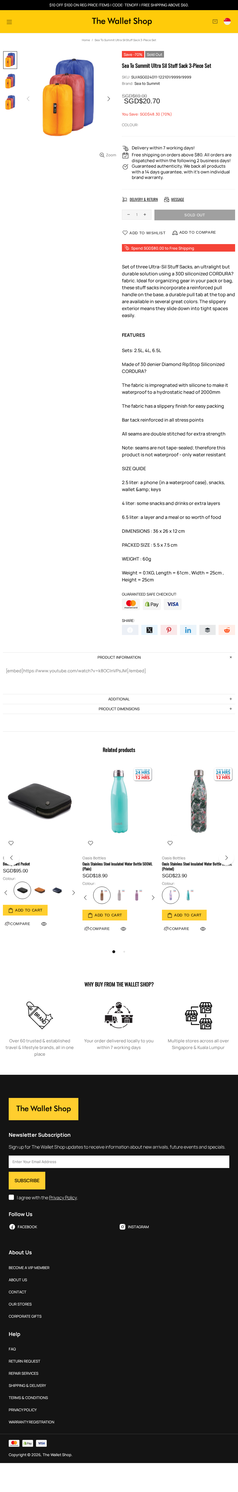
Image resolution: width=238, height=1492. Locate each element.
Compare (100, 929)
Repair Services (23, 1373)
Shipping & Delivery (27, 1385)
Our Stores (20, 1304)
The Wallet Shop (122, 21)
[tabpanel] (40, 853)
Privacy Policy (63, 1197)
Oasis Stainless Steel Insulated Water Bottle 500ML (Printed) (197, 866)
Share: (128, 620)
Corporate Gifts (25, 1316)
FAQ (12, 1349)
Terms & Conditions (28, 1397)
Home (86, 40)
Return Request (24, 1361)
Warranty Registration (31, 1422)
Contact (17, 1292)
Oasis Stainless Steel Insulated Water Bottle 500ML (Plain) (117, 866)
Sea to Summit (147, 83)
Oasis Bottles (94, 858)
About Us (18, 1279)
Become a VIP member (29, 1267)
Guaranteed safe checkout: (149, 594)
